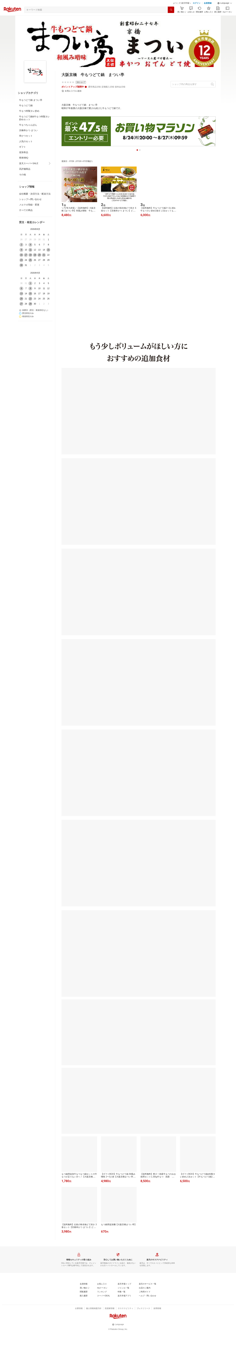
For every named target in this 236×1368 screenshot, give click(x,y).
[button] (224, 11)
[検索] (171, 18)
